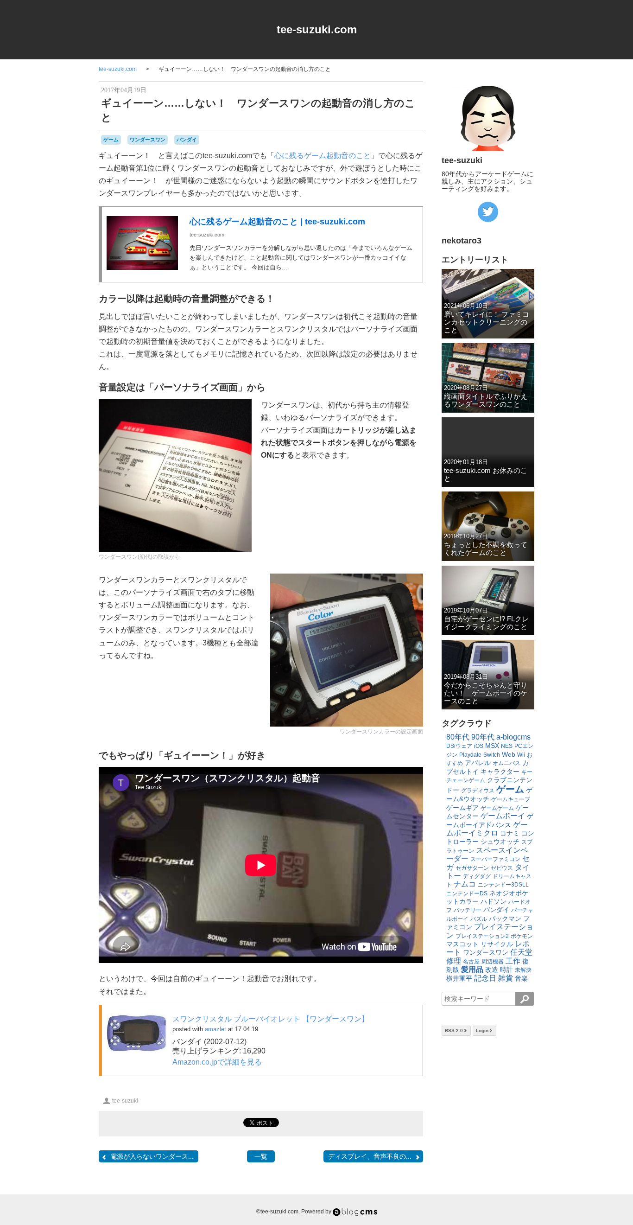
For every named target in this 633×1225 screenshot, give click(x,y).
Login (482, 1030)
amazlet (215, 1029)
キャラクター (500, 771)
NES (507, 746)
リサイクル (497, 944)
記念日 (485, 978)
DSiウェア (459, 746)
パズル (478, 919)
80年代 (457, 737)
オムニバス (506, 763)
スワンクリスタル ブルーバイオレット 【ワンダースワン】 (270, 1019)
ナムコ (465, 884)
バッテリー (467, 910)
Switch (491, 755)
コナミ (509, 833)
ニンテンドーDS (466, 893)
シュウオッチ (500, 841)
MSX (492, 745)
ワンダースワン (147, 139)
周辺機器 (492, 961)
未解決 (523, 970)
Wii (521, 755)
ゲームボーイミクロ (487, 829)
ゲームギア (462, 807)
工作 (513, 961)
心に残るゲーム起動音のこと (322, 156)
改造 (491, 969)
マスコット (462, 944)
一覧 (260, 1156)
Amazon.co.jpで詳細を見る (217, 1062)
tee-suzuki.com (317, 29)
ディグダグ (477, 876)
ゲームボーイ (503, 816)
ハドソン (493, 901)
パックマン (505, 918)
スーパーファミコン (495, 859)
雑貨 (505, 978)
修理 (453, 961)
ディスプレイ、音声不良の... (369, 1156)
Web (508, 754)
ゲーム (111, 139)
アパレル (478, 762)
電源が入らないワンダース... (152, 1156)
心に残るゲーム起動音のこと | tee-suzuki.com (277, 221)
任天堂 (521, 952)
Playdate (470, 755)
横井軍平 (459, 978)
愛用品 (472, 969)
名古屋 (471, 961)
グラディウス (477, 790)
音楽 (521, 978)
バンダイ (187, 139)
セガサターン (472, 868)
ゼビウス (502, 868)
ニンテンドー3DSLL (503, 884)
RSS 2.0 (454, 1030)
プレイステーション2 (482, 936)
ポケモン (522, 936)
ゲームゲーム (497, 808)
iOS (478, 746)
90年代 (482, 737)
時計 (506, 969)
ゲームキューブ (510, 799)
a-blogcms (513, 737)
